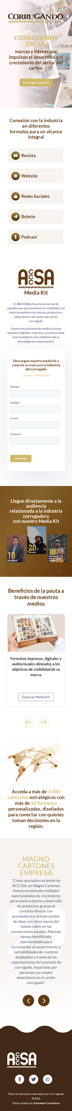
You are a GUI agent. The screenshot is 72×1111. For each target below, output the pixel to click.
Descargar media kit (36, 82)
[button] (28, 722)
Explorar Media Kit (36, 697)
